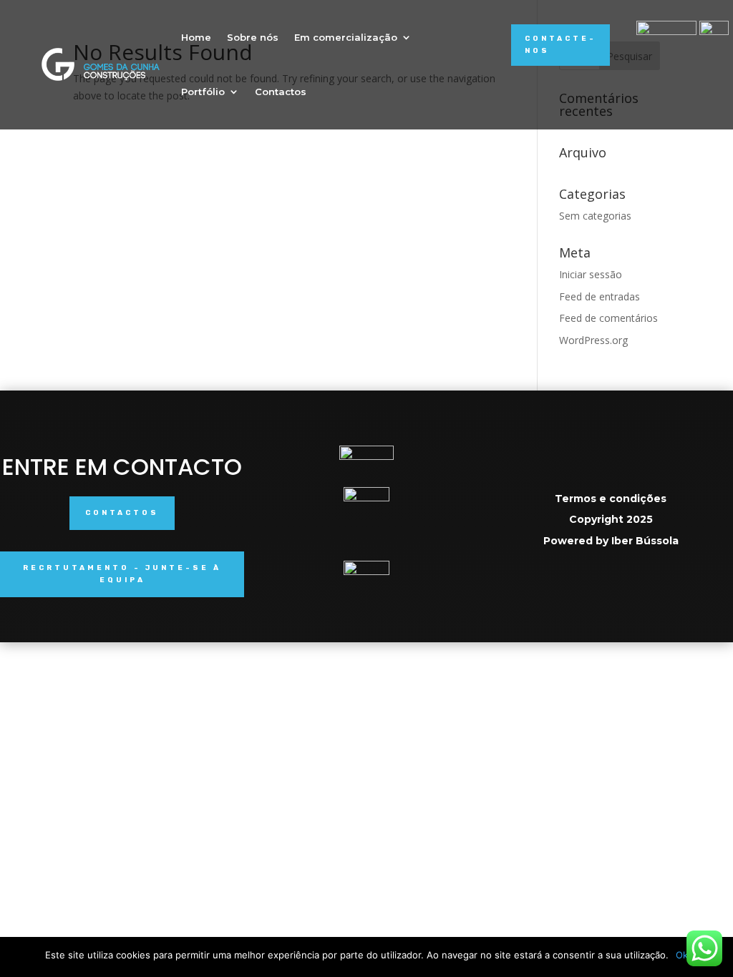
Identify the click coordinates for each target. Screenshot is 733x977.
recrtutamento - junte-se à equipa (122, 574)
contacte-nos (560, 44)
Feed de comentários (608, 318)
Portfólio (203, 91)
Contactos (280, 91)
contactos (122, 513)
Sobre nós (252, 37)
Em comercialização (345, 37)
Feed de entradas (599, 296)
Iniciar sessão (590, 274)
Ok (682, 955)
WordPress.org (593, 340)
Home (196, 37)
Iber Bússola (645, 540)
